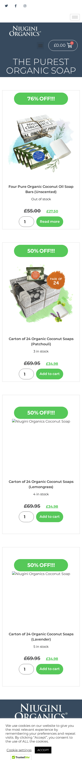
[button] (40, 45)
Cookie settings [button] (19, 750)
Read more (50, 221)
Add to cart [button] (50, 374)
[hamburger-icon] (75, 17)
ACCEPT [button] (43, 750)
